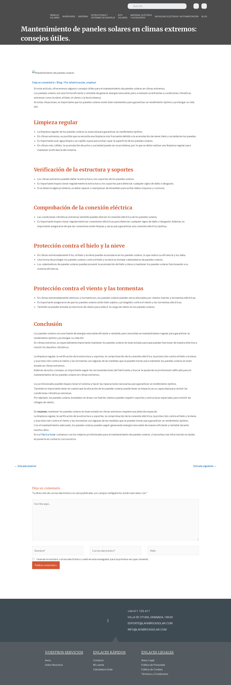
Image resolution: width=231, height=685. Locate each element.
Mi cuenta (98, 664)
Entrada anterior (25, 465)
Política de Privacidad (153, 664)
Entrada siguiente (205, 465)
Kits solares (123, 16)
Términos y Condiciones (154, 674)
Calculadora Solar (103, 669)
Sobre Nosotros (54, 664)
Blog (204, 16)
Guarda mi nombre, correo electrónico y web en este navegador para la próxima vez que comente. (92, 559)
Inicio (48, 660)
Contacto (98, 660)
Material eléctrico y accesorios (141, 16)
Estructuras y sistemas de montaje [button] (103, 16)
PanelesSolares (55, 16)
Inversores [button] (69, 16)
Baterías (83, 16)
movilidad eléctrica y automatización (177, 16)
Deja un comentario (43, 82)
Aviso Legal (147, 660)
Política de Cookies (152, 669)
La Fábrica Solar (46, 434)
